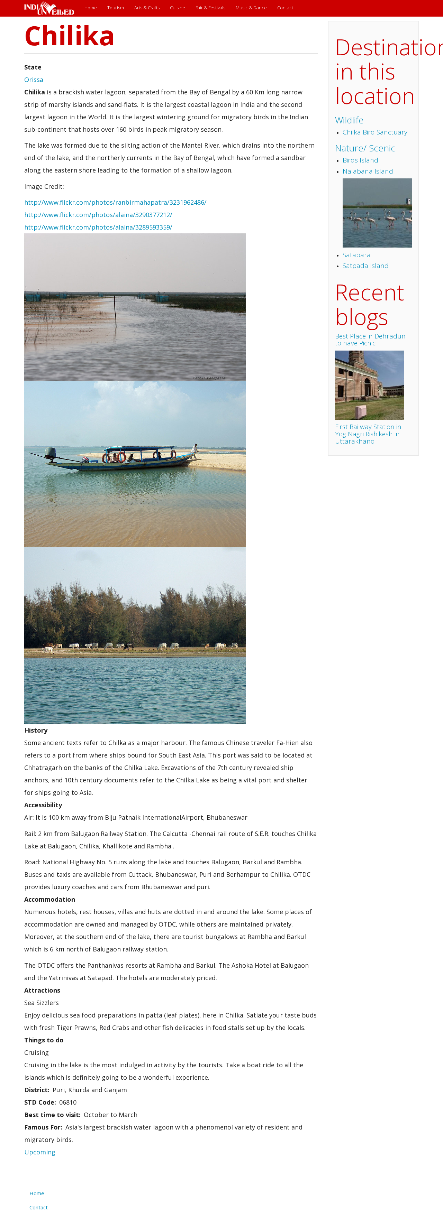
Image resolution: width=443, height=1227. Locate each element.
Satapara (357, 254)
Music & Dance (251, 7)
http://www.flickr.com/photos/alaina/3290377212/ (98, 215)
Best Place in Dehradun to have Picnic (370, 340)
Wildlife (349, 120)
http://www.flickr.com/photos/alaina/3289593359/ (98, 227)
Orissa (33, 79)
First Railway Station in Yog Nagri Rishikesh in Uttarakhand (368, 434)
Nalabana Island (368, 171)
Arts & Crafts (147, 7)
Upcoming (39, 1152)
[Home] (51, 8)
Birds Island (360, 160)
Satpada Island (366, 265)
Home (90, 7)
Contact (285, 7)
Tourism (115, 7)
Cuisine (177, 7)
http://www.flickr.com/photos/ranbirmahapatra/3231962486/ (115, 202)
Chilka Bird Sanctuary (375, 132)
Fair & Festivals (210, 7)
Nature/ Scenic (365, 148)
